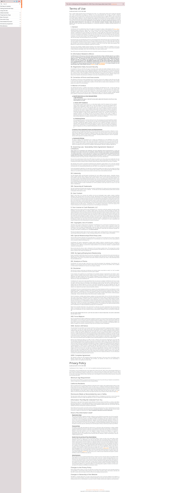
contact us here (106, 448)
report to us (85, 451)
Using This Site (4, 10)
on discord (114, 4)
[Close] (123, 4)
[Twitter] (14, 1)
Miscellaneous (3, 26)
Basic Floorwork (4, 17)
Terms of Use (88, 489)
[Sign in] (4, 1)
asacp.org (93, 64)
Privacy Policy (116, 29)
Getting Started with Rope (6, 8)
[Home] (2, 1)
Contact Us (101, 489)
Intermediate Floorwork (6, 21)
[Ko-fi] (17, 1)
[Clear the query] (19, 4)
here (117, 391)
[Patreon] (19, 1)
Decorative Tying (4, 19)
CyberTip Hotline (101, 64)
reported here (102, 63)
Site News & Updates (5, 6)
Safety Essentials (4, 13)
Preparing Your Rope (5, 15)
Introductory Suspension (6, 23)
